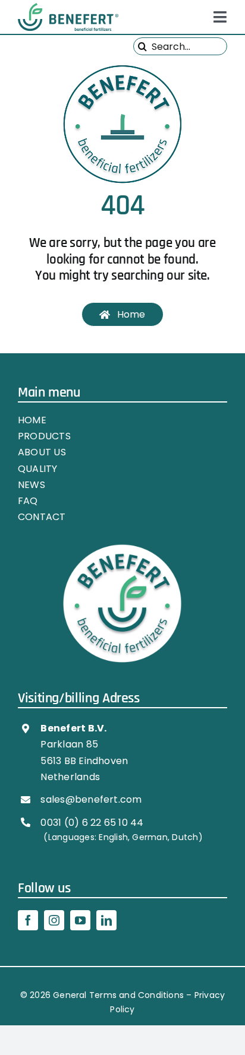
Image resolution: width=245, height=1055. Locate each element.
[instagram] (54, 920)
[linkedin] (106, 920)
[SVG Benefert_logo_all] (68, 7)
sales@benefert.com (91, 799)
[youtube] (80, 920)
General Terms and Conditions (118, 995)
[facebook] (28, 920)
